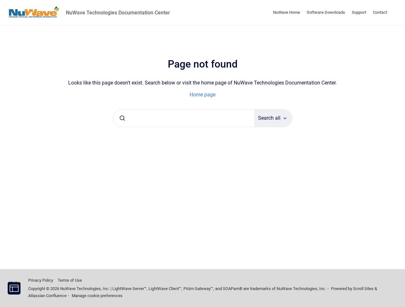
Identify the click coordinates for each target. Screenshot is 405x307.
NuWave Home (286, 12)
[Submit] (122, 118)
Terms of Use (70, 280)
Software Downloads (326, 12)
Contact (380, 12)
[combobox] (183, 118)
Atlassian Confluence (47, 295)
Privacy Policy (40, 280)
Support (359, 12)
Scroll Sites (363, 288)
